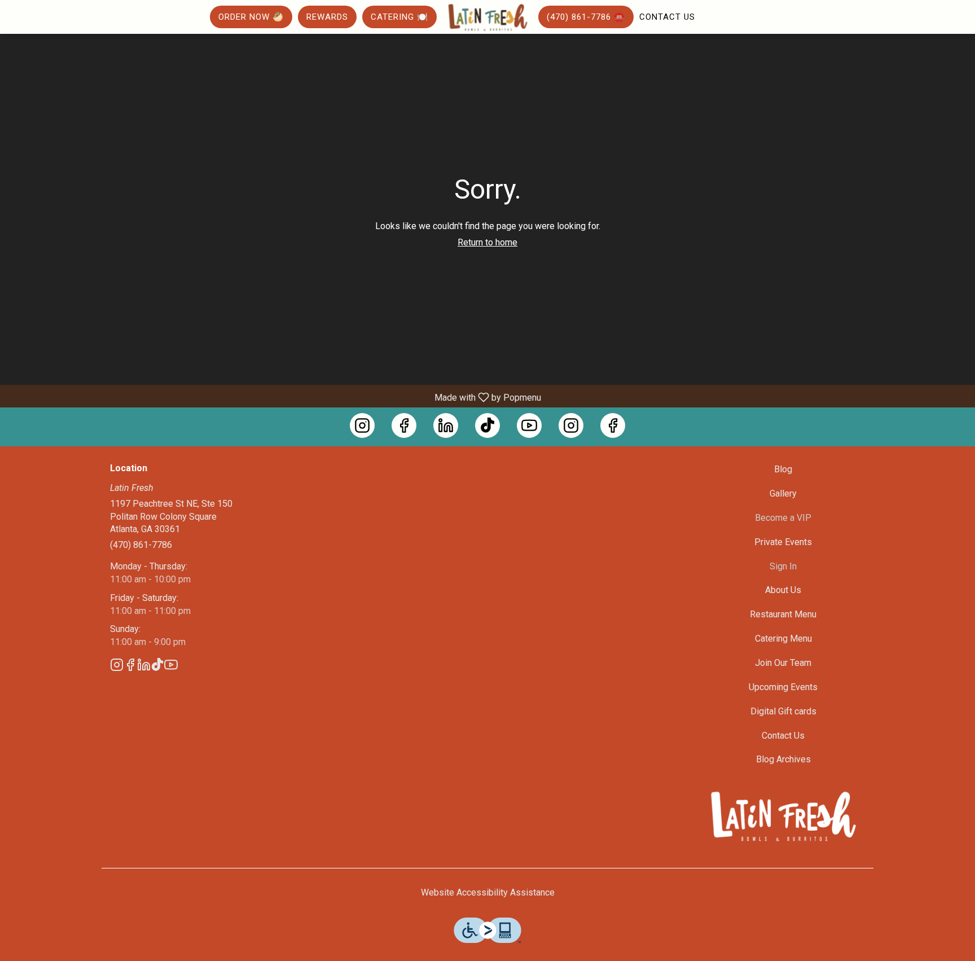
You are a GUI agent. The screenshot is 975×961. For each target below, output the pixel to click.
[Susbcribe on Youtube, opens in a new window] (529, 425)
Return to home (487, 242)
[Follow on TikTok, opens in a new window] (487, 425)
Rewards (327, 17)
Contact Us (667, 17)
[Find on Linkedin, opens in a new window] (445, 425)
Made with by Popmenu (274, 397)
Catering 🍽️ (399, 17)
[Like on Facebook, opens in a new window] (404, 425)
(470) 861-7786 (141, 544)
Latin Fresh (783, 817)
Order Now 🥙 (251, 17)
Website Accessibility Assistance (488, 892)
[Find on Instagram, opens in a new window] (362, 425)
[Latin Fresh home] (487, 18)
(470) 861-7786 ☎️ (586, 17)
